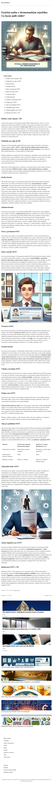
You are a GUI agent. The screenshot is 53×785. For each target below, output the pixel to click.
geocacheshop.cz (5, 2)
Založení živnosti (10, 86)
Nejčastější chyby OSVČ (12, 107)
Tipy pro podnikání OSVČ (13, 105)
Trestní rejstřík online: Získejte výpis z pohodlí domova (17, 667)
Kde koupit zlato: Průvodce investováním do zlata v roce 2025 (19, 696)
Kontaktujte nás (16, 590)
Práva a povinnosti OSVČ (13, 89)
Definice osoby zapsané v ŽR (14, 78)
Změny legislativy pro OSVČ (14, 110)
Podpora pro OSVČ (11, 102)
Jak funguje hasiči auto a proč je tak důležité (18, 646)
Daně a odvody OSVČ (12, 91)
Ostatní (50, 595)
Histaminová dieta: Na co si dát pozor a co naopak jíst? (17, 726)
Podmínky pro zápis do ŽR (13, 81)
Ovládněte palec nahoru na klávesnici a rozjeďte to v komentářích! (20, 682)
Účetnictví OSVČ (11, 94)
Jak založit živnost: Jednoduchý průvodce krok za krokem (23, 612)
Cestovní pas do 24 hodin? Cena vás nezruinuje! (15, 711)
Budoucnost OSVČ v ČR (13, 113)
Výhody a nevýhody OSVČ (13, 99)
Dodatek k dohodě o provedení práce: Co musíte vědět (21, 629)
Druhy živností (10, 84)
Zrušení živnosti (10, 97)
